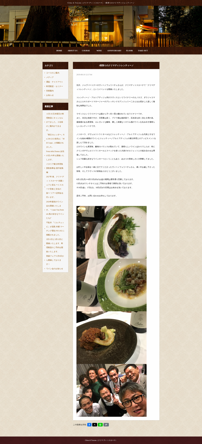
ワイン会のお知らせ (54, 269)
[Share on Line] (100, 424)
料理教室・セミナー (54, 86)
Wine (99, 51)
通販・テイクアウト (54, 82)
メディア (50, 77)
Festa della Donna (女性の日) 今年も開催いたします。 (55, 155)
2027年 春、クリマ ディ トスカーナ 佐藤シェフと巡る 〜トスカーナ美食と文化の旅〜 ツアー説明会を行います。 (55, 187)
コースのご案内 (52, 73)
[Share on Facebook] (89, 424)
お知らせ (50, 95)
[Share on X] (94, 424)
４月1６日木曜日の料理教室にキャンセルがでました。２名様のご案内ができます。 (55, 122)
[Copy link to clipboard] (106, 424)
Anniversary (114, 51)
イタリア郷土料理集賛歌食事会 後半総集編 (54, 168)
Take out (143, 51)
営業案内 (50, 91)
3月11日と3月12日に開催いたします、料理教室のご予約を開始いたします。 (54, 245)
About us (72, 51)
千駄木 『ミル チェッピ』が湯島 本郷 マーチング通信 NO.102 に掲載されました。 (55, 229)
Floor (129, 51)
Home (59, 51)
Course (86, 51)
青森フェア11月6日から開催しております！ (55, 260)
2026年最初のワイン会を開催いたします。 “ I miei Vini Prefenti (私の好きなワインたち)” (55, 210)
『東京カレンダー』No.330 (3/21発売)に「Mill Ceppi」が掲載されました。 (55, 141)
